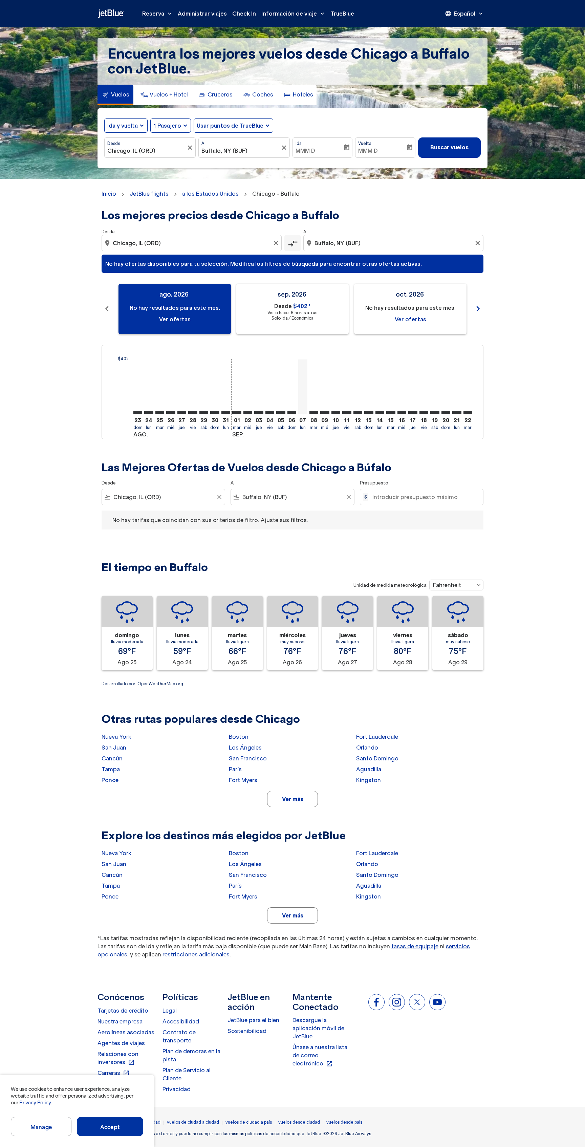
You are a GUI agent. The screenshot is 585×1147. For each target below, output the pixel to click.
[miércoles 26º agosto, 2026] (170, 412)
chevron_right (478, 308)
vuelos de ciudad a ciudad (193, 1122)
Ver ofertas (175, 319)
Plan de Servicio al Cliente (186, 1074)
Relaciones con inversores (118, 1058)
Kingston (368, 780)
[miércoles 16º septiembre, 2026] (401, 412)
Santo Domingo (377, 758)
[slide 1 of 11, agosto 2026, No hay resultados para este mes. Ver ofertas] (174, 309)
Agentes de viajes (121, 1043)
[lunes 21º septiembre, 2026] (456, 412)
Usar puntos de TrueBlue (230, 125)
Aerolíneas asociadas (126, 1032)
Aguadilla (368, 769)
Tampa (111, 769)
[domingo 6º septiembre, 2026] (291, 412)
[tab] (115, 95)
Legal (169, 1010)
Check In (244, 13)
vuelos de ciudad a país (248, 1122)
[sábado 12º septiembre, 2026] (357, 412)
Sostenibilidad (247, 1030)
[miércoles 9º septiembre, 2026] (324, 412)
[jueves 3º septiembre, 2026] (258, 412)
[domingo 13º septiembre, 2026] (368, 412)
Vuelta (364, 143)
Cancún (112, 758)
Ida (299, 143)
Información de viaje (293, 13)
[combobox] (146, 151)
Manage (41, 1127)
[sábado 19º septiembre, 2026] (434, 412)
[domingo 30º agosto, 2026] (214, 412)
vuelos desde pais (344, 1122)
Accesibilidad (180, 1021)
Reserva (157, 13)
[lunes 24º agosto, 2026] (148, 412)
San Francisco (248, 758)
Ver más (292, 799)
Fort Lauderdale (377, 736)
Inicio (109, 193)
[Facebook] (376, 1002)
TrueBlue (342, 13)
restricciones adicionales (196, 954)
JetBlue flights (149, 193)
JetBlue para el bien (253, 1020)
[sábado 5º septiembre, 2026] (280, 412)
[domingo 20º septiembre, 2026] (445, 412)
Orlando (367, 747)
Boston (238, 736)
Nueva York (116, 736)
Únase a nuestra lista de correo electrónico (319, 1055)
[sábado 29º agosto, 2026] (203, 412)
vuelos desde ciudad (299, 1122)
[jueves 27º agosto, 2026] (181, 412)
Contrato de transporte (179, 1036)
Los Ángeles (245, 747)
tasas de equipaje (414, 946)
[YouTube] (437, 1002)
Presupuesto (374, 483)
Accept (110, 1127)
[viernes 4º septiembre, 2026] (269, 412)
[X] (417, 1002)
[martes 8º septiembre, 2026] (313, 412)
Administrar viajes (202, 13)
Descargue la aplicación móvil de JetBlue (318, 1028)
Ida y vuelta (122, 125)
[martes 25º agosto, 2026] (159, 412)
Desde (114, 143)
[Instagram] (397, 1002)
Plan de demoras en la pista (191, 1055)
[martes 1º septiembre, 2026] (236, 412)
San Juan (114, 747)
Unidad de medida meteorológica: (390, 585)
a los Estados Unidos (210, 193)
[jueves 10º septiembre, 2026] (335, 412)
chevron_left (107, 308)
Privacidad (176, 1089)
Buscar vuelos (449, 147)
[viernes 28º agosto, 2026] (192, 412)
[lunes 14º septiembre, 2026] (379, 412)
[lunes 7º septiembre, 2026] (302, 386)
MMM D (305, 150)
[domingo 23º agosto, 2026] (137, 412)
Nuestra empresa (120, 1021)
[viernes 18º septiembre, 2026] (423, 412)
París (235, 769)
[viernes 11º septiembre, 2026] (346, 412)
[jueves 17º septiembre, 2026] (412, 412)
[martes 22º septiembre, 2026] (467, 412)
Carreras (114, 1073)
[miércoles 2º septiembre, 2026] (247, 412)
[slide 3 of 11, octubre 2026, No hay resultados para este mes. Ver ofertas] (410, 309)
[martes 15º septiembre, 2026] (390, 412)
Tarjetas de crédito (123, 1010)
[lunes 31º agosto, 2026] (225, 412)
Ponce (110, 780)
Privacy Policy (35, 1103)
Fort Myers (243, 780)
